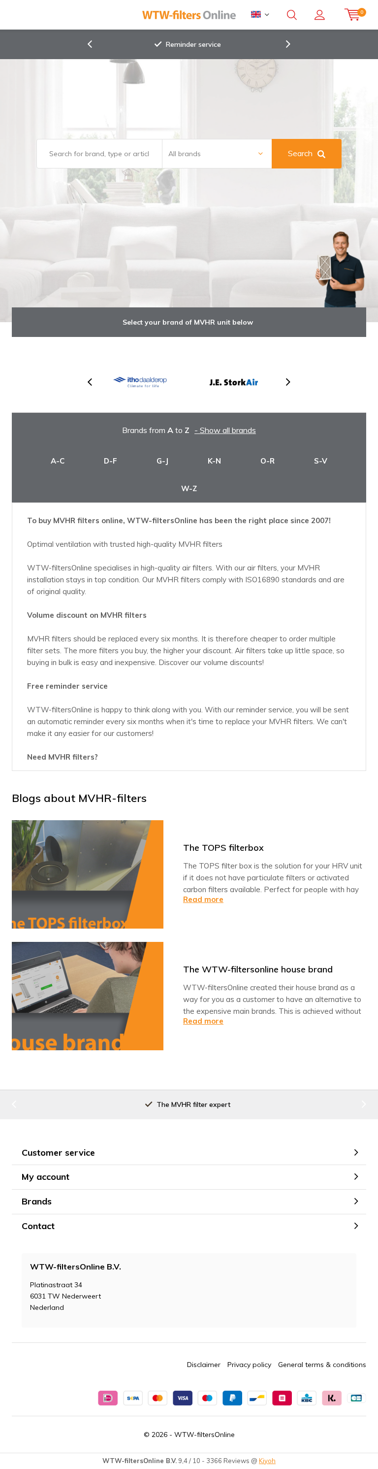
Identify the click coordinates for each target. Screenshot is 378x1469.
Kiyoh (267, 1461)
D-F (110, 461)
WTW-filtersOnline (204, 1434)
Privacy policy (249, 1364)
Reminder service (193, 44)
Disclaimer (203, 1364)
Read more (203, 899)
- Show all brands (225, 430)
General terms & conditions (322, 1364)
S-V (320, 461)
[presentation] (95, 44)
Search (300, 153)
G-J (162, 461)
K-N (214, 461)
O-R (267, 461)
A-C (57, 461)
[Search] (292, 15)
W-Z (189, 488)
